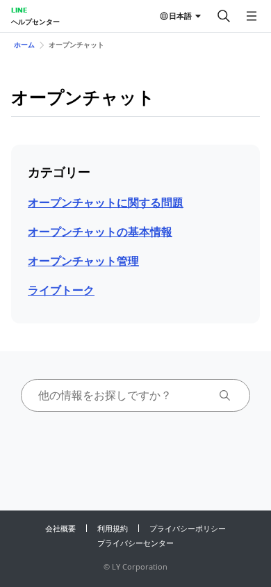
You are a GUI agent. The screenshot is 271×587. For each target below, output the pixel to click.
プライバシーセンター (135, 543)
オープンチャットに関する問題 (105, 202)
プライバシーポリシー (187, 528)
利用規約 (112, 528)
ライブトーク (61, 290)
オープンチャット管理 (83, 260)
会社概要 (60, 528)
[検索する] (224, 16)
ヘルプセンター (35, 21)
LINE (19, 10)
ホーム (24, 44)
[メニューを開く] (251, 16)
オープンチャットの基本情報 (100, 231)
